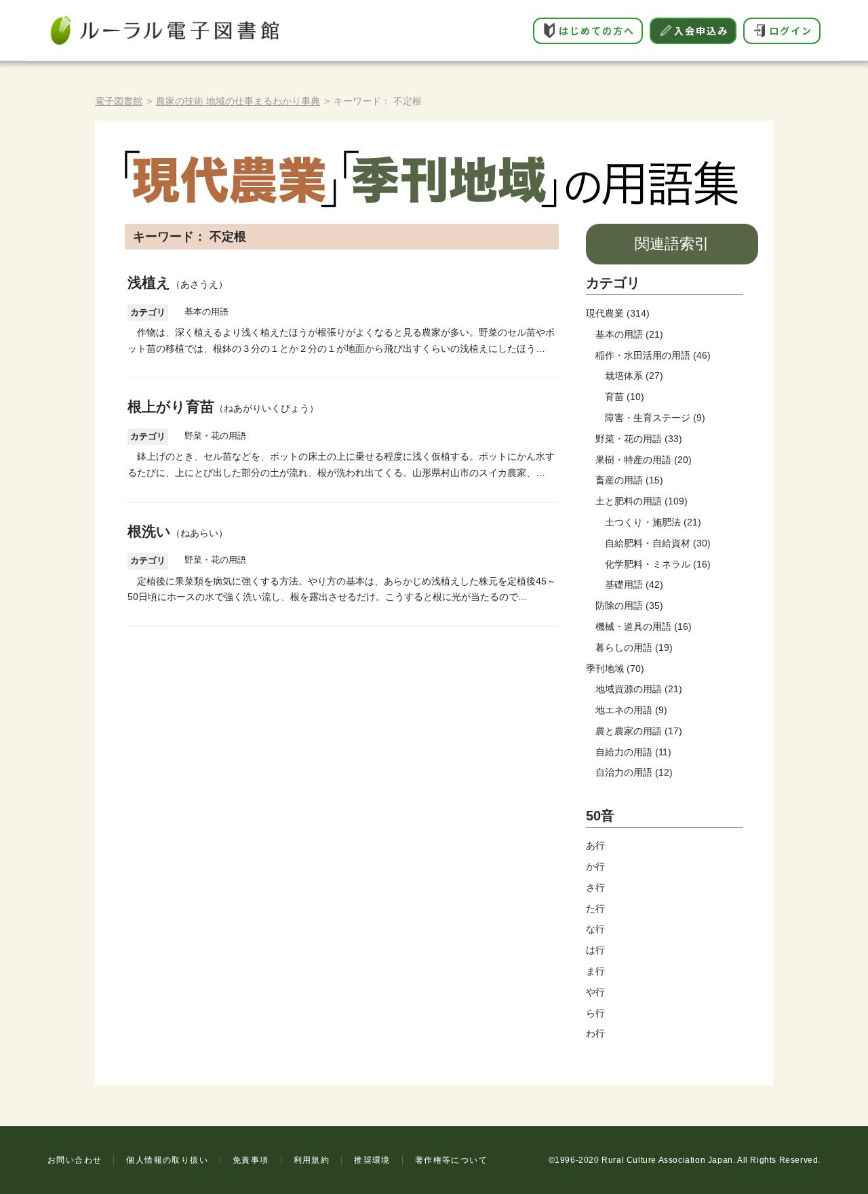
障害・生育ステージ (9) (655, 417)
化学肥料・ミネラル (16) (658, 564)
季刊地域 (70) (615, 668)
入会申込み (701, 30)
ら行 (595, 1013)
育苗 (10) (624, 396)
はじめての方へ (597, 30)
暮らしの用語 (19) (634, 647)
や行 (595, 992)
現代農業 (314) (618, 313)
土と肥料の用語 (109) (641, 501)
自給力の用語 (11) (633, 752)
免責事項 (251, 1160)
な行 (595, 928)
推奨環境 (372, 1160)
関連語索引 (672, 243)
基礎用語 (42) (634, 584)
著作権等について (451, 1160)
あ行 (595, 845)
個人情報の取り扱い (167, 1160)
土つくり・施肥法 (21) (653, 522)
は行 (595, 949)
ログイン (790, 30)
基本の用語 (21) (629, 334)
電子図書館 (118, 101)
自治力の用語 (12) (634, 772)
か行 (595, 866)
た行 (595, 908)
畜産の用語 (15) (629, 480)
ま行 (595, 971)
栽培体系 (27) (634, 375)
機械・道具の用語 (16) (643, 626)
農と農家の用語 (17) (638, 730)
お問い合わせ (74, 1160)
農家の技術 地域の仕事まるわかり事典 (238, 101)
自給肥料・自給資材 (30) (658, 543)
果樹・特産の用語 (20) (643, 459)
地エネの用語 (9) (631, 709)
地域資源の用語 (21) (638, 688)
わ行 (595, 1033)
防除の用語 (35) (629, 605)
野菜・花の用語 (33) (638, 438)
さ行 (595, 887)
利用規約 (312, 1160)
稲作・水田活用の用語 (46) (653, 355)
